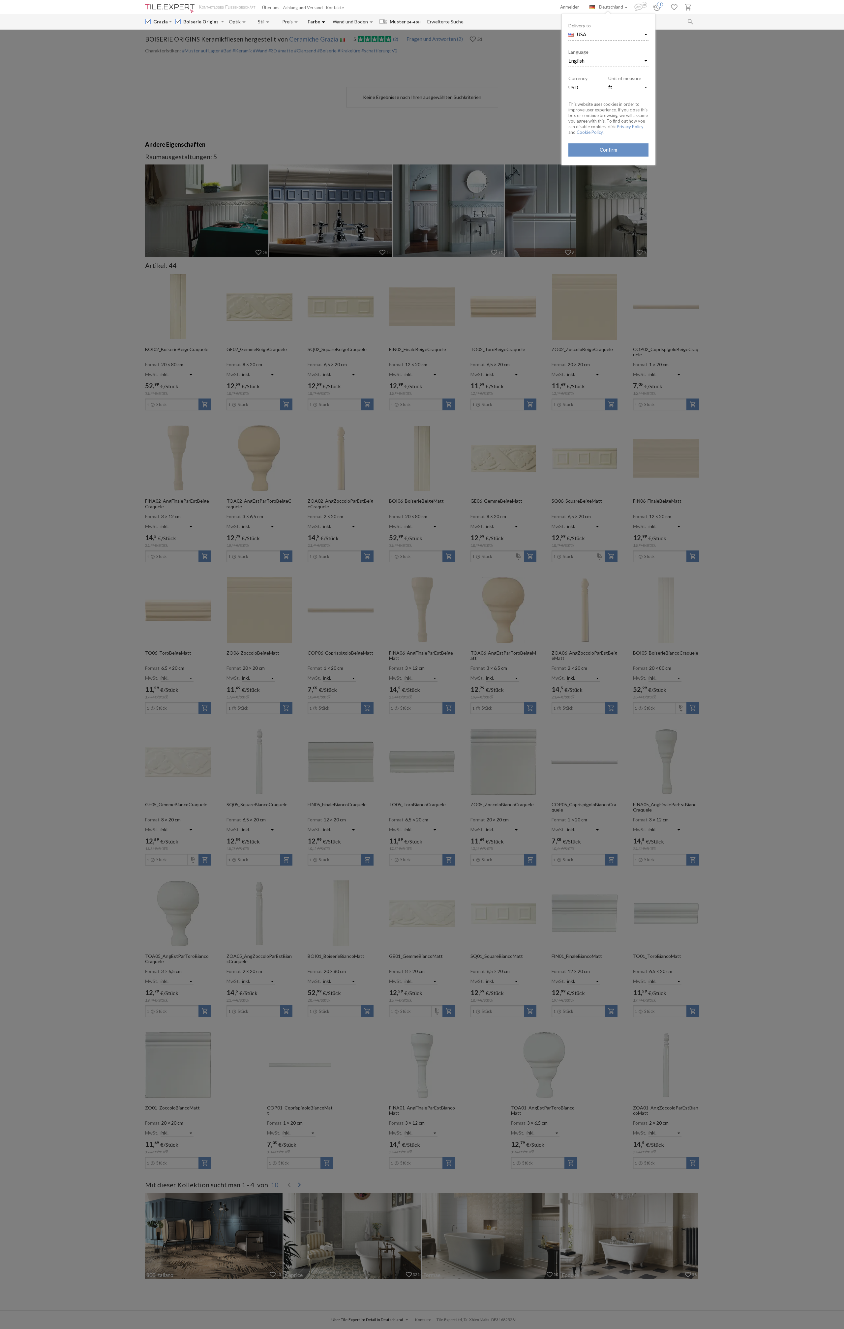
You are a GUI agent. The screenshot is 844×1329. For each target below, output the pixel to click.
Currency (578, 78)
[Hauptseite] (170, 8)
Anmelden (570, 7)
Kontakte (335, 7)
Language (578, 52)
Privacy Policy (630, 126)
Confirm (608, 150)
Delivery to (579, 25)
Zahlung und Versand (303, 7)
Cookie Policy (590, 132)
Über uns (270, 7)
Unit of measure (624, 78)
